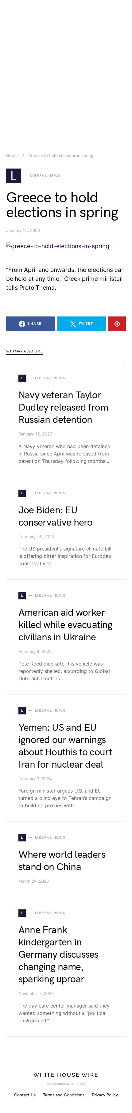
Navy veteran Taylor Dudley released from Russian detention (63, 407)
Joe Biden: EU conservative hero (55, 516)
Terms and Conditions (63, 1095)
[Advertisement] (66, 66)
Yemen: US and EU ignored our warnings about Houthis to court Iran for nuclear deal (65, 746)
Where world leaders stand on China (61, 861)
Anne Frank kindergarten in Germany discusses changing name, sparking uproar (58, 954)
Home (11, 155)
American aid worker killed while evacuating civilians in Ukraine (65, 625)
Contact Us (25, 1095)
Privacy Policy (105, 1095)
